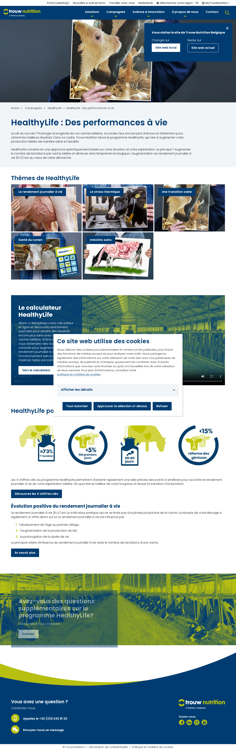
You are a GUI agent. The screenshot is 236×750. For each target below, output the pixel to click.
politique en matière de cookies (78, 374)
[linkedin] (189, 722)
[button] (92, 12)
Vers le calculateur (36, 370)
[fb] (182, 722)
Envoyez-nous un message (43, 730)
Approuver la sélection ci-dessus (122, 406)
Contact (28, 634)
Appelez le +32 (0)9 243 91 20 (45, 719)
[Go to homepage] (22, 13)
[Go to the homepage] (202, 704)
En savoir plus (25, 553)
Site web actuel (203, 48)
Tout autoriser (77, 406)
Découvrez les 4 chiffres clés (36, 494)
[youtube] (204, 722)
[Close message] (227, 28)
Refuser (162, 406)
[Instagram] (197, 722)
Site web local (165, 47)
